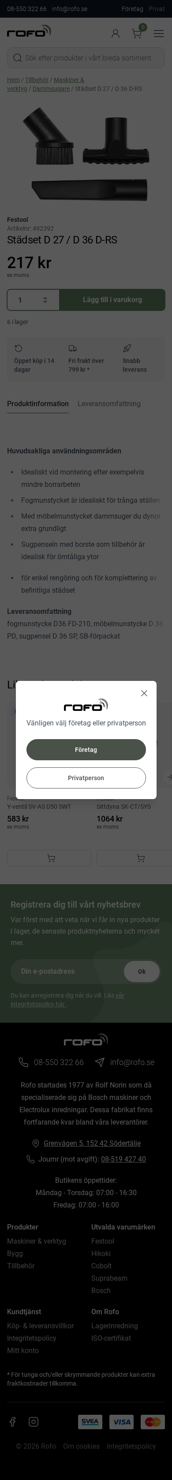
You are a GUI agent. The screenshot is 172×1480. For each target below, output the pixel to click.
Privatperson (86, 777)
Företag (86, 749)
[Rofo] (86, 704)
